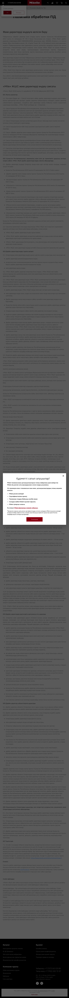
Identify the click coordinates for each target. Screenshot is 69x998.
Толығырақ (34, 519)
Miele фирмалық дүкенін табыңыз (26, 508)
